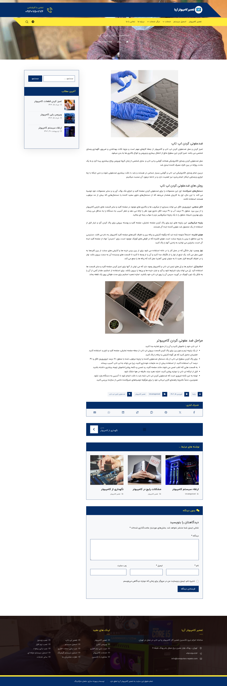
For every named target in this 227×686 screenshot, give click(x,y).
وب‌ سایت (121, 565)
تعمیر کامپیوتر (140, 394)
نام (197, 565)
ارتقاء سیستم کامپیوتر (50, 128)
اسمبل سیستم (71, 644)
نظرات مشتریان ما (69, 657)
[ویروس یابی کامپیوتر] (69, 118)
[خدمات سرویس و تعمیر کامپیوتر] (188, 10)
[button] (27, 22)
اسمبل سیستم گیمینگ (67, 652)
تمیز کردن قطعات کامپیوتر (48, 101)
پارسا (194, 394)
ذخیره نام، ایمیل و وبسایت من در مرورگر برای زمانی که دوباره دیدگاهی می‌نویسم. (159, 581)
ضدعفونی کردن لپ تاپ (117, 394)
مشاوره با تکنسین (99, 657)
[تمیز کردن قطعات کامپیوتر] (69, 105)
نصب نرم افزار (41, 644)
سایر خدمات (42, 657)
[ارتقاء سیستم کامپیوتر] (69, 131)
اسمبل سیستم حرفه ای (37, 652)
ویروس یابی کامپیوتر (51, 114)
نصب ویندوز (42, 640)
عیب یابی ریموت (40, 648)
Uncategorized (154, 394)
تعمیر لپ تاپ (71, 640)
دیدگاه (195, 535)
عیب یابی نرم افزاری (98, 648)
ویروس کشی (101, 644)
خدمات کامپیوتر (100, 652)
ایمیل (159, 565)
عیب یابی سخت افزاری (67, 648)
